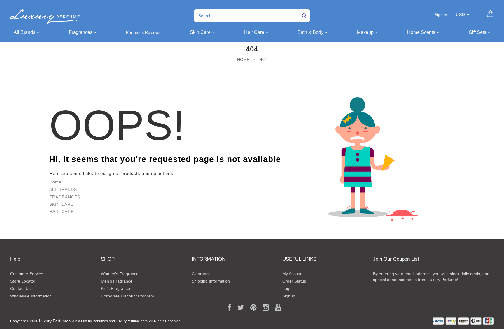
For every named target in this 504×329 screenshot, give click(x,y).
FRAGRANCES (64, 197)
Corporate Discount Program (127, 296)
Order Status (294, 281)
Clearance (201, 273)
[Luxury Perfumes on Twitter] (238, 307)
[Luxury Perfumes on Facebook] (227, 307)
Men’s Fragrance (116, 281)
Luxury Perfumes (55, 320)
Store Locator (22, 281)
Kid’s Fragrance (115, 288)
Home (55, 182)
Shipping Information (211, 281)
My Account (293, 273)
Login (287, 288)
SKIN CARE (61, 204)
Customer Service (26, 273)
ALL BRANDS (63, 189)
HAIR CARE (61, 211)
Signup (288, 296)
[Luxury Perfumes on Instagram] (263, 307)
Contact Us (20, 288)
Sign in (441, 14)
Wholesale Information (31, 296)
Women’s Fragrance (120, 273)
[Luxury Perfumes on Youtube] (275, 307)
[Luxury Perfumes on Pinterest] (251, 307)
